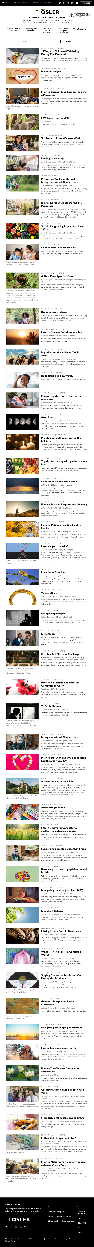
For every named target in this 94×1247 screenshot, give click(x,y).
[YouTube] (77, 3)
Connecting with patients (30, 29)
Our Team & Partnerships (20, 3)
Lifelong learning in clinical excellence (63, 30)
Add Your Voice (45, 3)
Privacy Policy (10, 1241)
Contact (35, 3)
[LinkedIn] (68, 3)
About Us (5, 3)
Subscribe (80, 1228)
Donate (79, 1233)
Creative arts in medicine (13, 29)
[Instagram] (72, 3)
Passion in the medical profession (47, 30)
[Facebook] (64, 3)
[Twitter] (59, 3)
